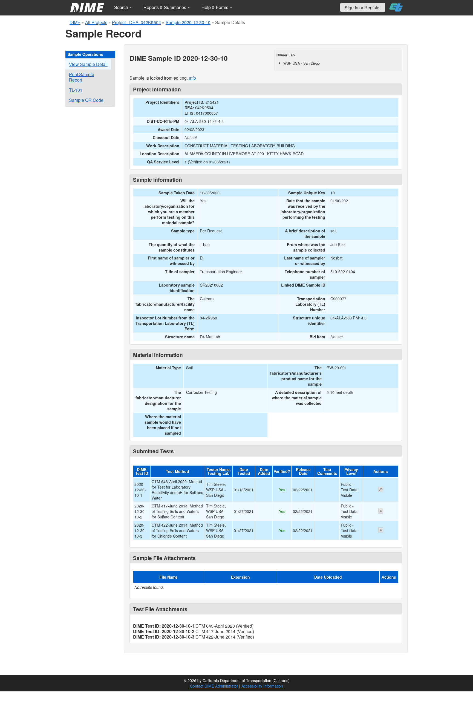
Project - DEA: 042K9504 (136, 22)
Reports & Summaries (165, 7)
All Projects (96, 22)
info (192, 78)
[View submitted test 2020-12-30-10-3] (380, 530)
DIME (75, 22)
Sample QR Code (86, 100)
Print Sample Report (81, 77)
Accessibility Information (262, 686)
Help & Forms (215, 7)
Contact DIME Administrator (214, 686)
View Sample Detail (88, 64)
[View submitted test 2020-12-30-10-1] (380, 490)
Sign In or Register (363, 7)
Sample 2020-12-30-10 (188, 22)
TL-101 (75, 90)
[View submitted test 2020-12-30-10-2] (380, 511)
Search (121, 7)
